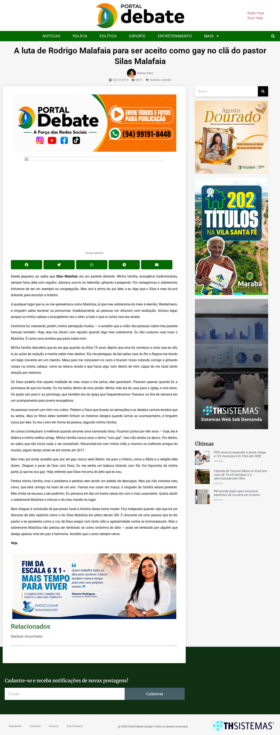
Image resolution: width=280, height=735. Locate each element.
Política (108, 36)
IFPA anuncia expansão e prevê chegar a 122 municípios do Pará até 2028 (240, 454)
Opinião (166, 79)
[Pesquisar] (263, 91)
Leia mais (218, 461)
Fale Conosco (74, 726)
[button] (273, 36)
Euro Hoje (255, 18)
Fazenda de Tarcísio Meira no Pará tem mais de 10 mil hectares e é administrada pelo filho (240, 474)
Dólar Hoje (255, 13)
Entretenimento (175, 36)
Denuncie (35, 726)
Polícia (80, 36)
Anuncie (53, 726)
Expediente (15, 726)
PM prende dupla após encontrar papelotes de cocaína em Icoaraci (237, 493)
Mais (209, 36)
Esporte (137, 36)
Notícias (51, 36)
